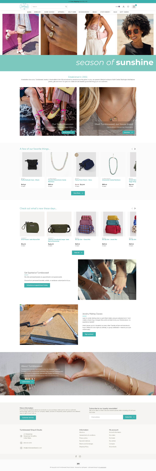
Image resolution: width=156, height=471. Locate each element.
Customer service (28, 417)
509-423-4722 (28, 442)
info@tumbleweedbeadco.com (33, 448)
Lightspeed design (92, 467)
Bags (95, 12)
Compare (112, 444)
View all (76, 252)
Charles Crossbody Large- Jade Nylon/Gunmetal (58, 240)
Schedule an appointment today (37, 285)
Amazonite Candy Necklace (111, 180)
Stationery (105, 12)
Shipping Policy (83, 446)
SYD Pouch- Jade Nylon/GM (30, 239)
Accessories (84, 12)
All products (112, 446)
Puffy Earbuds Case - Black (30, 180)
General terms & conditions (87, 435)
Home (29, 12)
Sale (115, 12)
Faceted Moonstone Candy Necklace (57, 180)
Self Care (72, 12)
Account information (115, 432)
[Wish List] (128, 6)
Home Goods (49, 12)
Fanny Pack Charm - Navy (83, 180)
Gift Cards (124, 12)
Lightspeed (84, 467)
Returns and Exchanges (86, 444)
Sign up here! (89, 334)
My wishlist (112, 441)
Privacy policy (83, 438)
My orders (112, 435)
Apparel (61, 12)
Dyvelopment (102, 467)
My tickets (112, 438)
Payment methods (84, 441)
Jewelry (37, 12)
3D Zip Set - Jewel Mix (109, 239)
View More (76, 193)
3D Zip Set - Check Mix (82, 239)
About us (82, 432)
